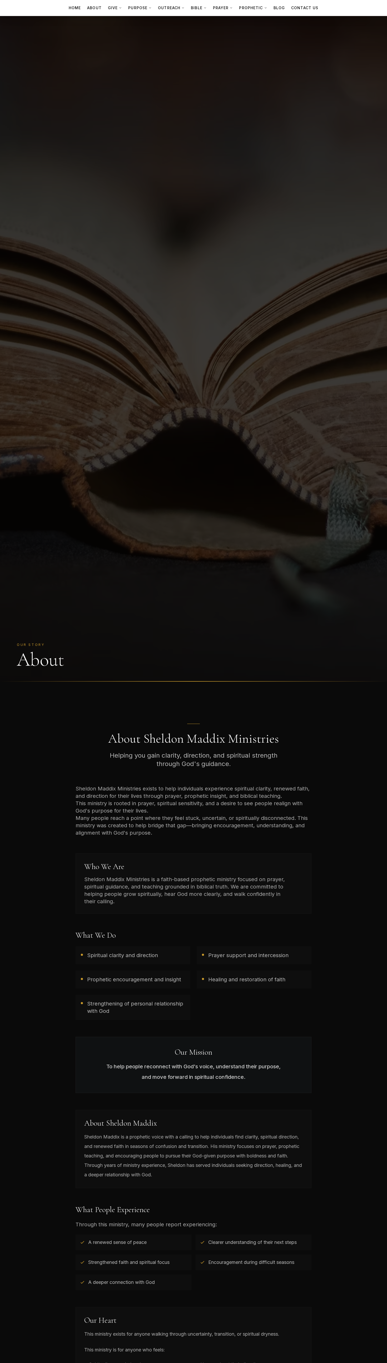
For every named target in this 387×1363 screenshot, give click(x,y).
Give (113, 8)
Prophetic (251, 8)
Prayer (221, 8)
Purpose (137, 8)
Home (75, 8)
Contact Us (304, 8)
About (94, 8)
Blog (279, 8)
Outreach (169, 8)
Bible (196, 8)
